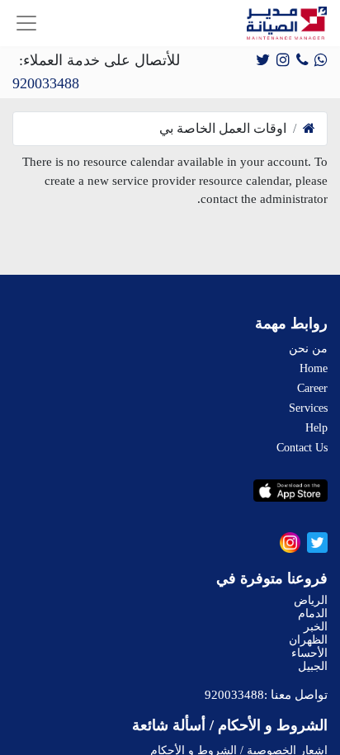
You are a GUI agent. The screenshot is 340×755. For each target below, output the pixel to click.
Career (312, 388)
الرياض (311, 600)
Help (316, 428)
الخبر (316, 627)
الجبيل (313, 666)
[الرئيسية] (309, 128)
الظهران (308, 640)
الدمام (313, 613)
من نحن (308, 348)
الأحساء (309, 653)
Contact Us (302, 447)
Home (314, 368)
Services (308, 408)
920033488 (45, 83)
